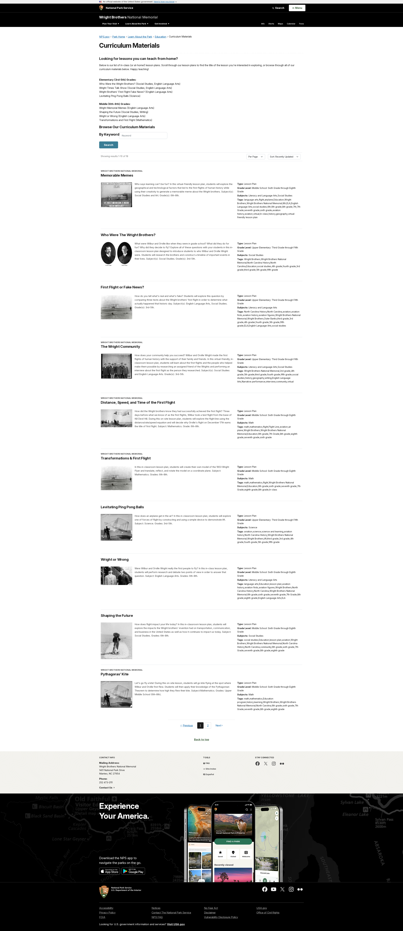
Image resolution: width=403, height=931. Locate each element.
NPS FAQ (157, 917)
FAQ (207, 763)
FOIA (102, 917)
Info (263, 24)
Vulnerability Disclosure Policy (221, 917)
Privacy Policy (107, 912)
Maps (280, 24)
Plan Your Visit (109, 24)
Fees (301, 24)
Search (279, 7)
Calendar (291, 24)
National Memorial (128, 17)
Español (209, 774)
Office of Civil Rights (267, 912)
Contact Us (106, 787)
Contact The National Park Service (171, 912)
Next (218, 726)
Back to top (201, 739)
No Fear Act (211, 908)
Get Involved (161, 24)
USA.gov (261, 908)
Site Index (210, 769)
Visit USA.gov (176, 924)
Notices (156, 908)
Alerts (271, 24)
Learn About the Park (135, 24)
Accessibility (106, 908)
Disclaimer (210, 912)
